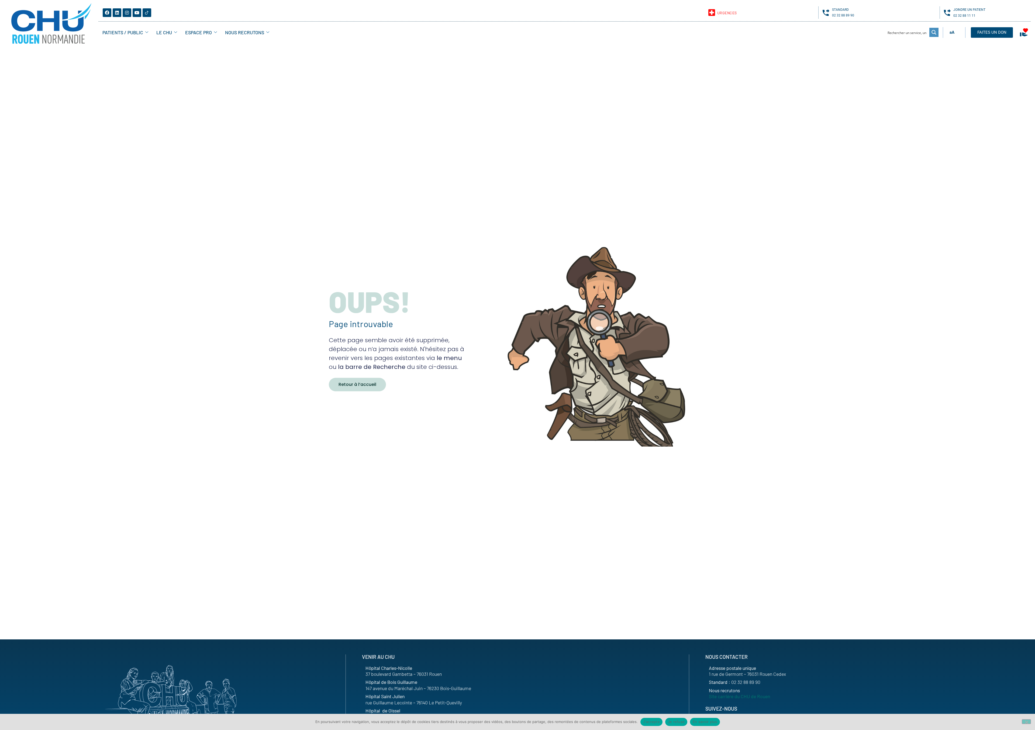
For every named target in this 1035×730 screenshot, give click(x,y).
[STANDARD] (826, 12)
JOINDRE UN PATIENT (969, 10)
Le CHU (164, 32)
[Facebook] (107, 12)
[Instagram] (127, 12)
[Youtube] (137, 12)
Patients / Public (122, 32)
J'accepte (651, 721)
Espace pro (198, 32)
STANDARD (840, 10)
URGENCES (727, 13)
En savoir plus (705, 721)
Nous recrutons (244, 32)
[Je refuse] (1026, 721)
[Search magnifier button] (934, 32)
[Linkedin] (117, 12)
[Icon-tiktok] (147, 12)
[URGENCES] (711, 12)
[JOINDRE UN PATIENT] (947, 12)
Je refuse (676, 721)
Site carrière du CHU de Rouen (739, 696)
